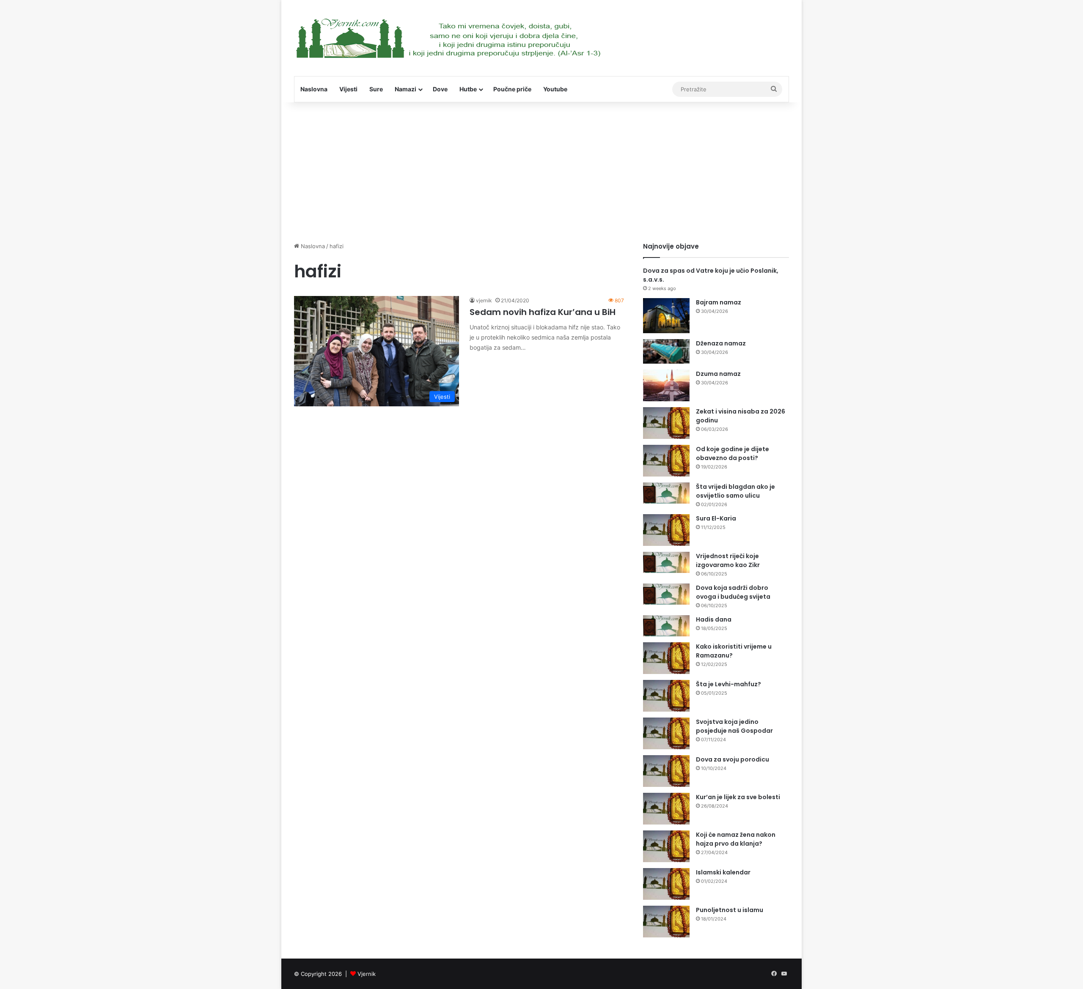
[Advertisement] (541, 170)
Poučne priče (512, 89)
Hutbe (468, 89)
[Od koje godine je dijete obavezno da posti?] (666, 461)
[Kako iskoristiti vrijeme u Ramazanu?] (666, 658)
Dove (440, 89)
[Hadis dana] (666, 625)
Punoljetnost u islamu (729, 910)
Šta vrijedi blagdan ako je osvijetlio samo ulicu (735, 491)
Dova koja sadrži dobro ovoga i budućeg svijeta (733, 592)
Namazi (405, 89)
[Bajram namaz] (666, 315)
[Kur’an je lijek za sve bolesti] (666, 809)
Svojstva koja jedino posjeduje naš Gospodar (734, 726)
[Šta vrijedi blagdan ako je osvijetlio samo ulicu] (666, 493)
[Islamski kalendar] (666, 884)
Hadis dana (713, 619)
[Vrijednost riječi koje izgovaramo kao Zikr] (666, 562)
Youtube (555, 89)
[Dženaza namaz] (666, 351)
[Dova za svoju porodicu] (666, 771)
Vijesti (348, 89)
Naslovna (313, 89)
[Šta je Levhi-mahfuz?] (666, 696)
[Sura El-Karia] (666, 530)
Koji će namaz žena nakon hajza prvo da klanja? (735, 839)
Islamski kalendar (723, 872)
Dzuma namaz (718, 374)
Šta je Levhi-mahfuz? (728, 684)
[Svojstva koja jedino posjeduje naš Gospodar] (666, 733)
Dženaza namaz (721, 343)
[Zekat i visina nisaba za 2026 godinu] (666, 423)
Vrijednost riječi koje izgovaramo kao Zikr (728, 560)
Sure (376, 89)
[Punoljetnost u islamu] (666, 921)
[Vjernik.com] (448, 38)
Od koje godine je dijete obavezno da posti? (732, 453)
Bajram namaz (718, 302)
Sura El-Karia (716, 518)
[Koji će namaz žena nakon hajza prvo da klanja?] (666, 846)
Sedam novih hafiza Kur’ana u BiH (543, 312)
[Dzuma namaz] (666, 385)
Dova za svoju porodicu (732, 759)
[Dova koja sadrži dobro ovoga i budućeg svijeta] (666, 594)
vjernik (484, 300)
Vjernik (366, 973)
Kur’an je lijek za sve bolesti (738, 797)
